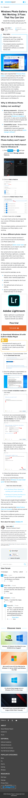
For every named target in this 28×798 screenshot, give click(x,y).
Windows (3, 770)
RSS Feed (3, 777)
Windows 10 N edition (17, 116)
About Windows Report (7, 729)
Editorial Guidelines (6, 742)
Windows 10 (6, 7)
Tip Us (2, 735)
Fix (1, 7)
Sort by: (15, 572)
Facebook (8, 720)
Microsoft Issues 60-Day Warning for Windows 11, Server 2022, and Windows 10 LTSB (14, 668)
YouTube (16, 720)
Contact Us (4, 732)
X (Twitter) (12, 720)
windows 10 (19, 522)
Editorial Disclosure (6, 745)
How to (3, 764)
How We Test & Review (7, 748)
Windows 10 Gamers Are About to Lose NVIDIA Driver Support (14, 647)
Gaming (3, 767)
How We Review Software (7, 751)
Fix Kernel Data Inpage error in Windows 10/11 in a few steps (14, 689)
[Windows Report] (10, 2)
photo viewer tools (18, 245)
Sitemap (3, 780)
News (2, 758)
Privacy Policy (4, 783)
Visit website (12, 328)
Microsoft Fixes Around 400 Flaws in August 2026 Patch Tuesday (14, 709)
